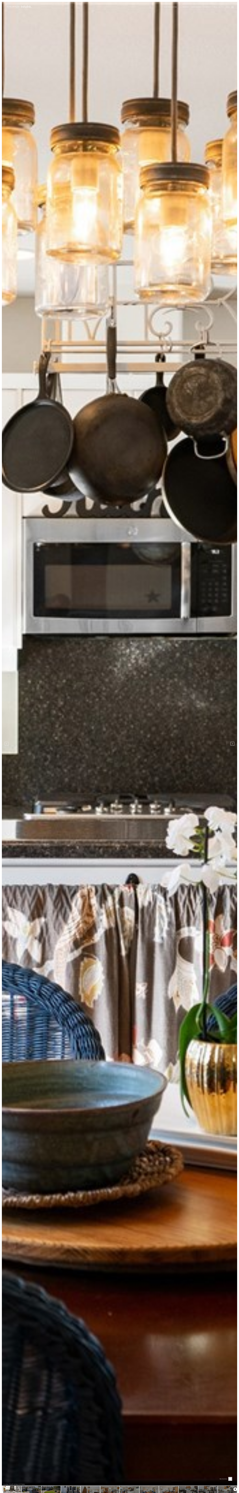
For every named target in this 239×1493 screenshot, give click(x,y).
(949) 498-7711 (219, 7)
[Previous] (6, 744)
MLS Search (184, 7)
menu (228, 7)
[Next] (232, 744)
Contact (207, 7)
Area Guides (196, 7)
